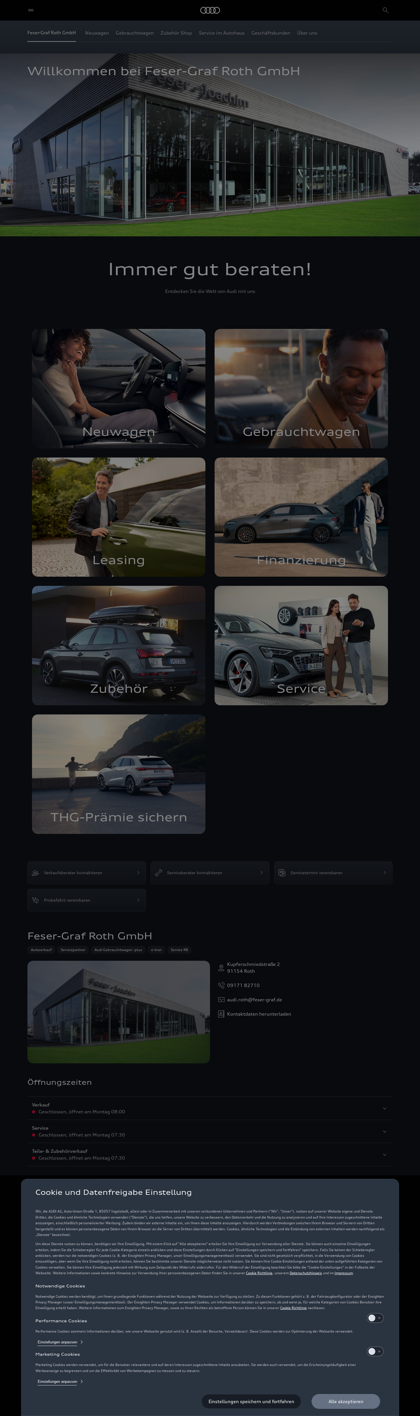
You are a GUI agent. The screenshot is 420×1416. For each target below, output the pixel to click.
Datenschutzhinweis (306, 1273)
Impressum (344, 1273)
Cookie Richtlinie (259, 1273)
